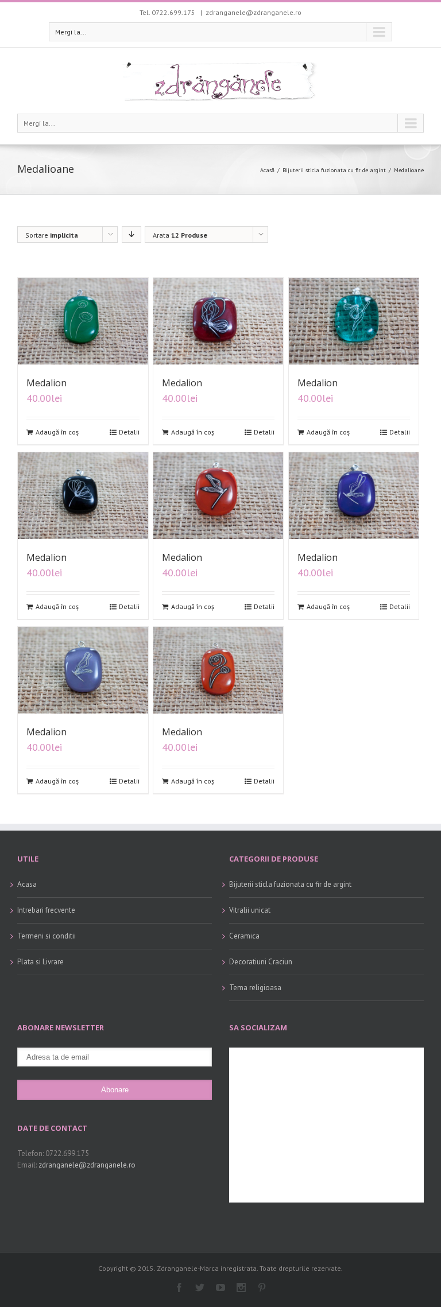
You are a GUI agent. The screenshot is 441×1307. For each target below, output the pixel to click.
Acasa (27, 884)
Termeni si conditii (46, 936)
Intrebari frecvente (46, 910)
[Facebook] (179, 1287)
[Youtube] (220, 1287)
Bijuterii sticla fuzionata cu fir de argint (334, 170)
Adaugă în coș (57, 432)
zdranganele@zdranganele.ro (253, 12)
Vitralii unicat (249, 910)
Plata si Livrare (40, 962)
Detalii (129, 432)
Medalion (46, 383)
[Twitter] (199, 1287)
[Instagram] (241, 1287)
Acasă (267, 170)
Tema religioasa (255, 987)
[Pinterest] (261, 1287)
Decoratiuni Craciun (260, 962)
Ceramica (244, 936)
